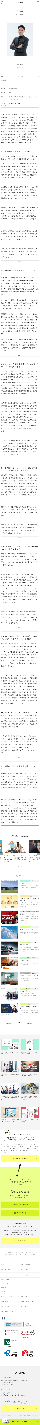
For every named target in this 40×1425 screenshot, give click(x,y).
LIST (20, 1023)
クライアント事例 (6, 1270)
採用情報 (3, 1291)
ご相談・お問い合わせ (20, 1204)
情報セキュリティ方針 (27, 1301)
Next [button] (38, 853)
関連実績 (3, 80)
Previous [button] (1, 853)
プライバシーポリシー (7, 1306)
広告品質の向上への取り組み (9, 1311)
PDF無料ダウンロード (20, 1158)
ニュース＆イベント (6, 1279)
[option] (15, 851)
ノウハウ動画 (24, 1275)
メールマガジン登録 (20, 1241)
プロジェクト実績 (26, 1264)
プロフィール (4, 76)
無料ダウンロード (20, 1213)
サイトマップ (24, 1306)
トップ (3, 1264)
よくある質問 (24, 1270)
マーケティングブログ (7, 1275)
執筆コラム (24, 76)
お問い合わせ (4, 1301)
